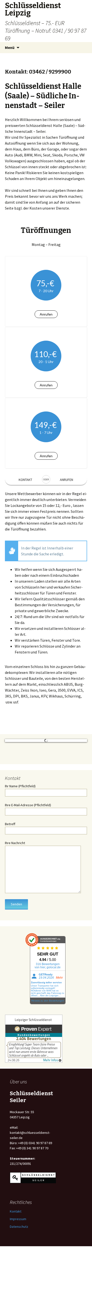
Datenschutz (19, 1279)
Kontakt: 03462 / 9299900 (38, 71)
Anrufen (46, 314)
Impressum (18, 1271)
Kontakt (25, 479)
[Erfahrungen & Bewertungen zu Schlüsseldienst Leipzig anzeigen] (34, 1090)
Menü (9, 47)
